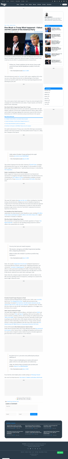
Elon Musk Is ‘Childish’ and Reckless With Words (31, 377)
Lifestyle (46, 92)
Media (46, 94)
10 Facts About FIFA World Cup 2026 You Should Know (15, 123)
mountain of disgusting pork (17, 267)
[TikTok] (61, 1)
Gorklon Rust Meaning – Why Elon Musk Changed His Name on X (17, 121)
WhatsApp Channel (35, 374)
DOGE (38, 312)
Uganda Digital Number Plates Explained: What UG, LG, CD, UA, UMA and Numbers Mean (52, 432)
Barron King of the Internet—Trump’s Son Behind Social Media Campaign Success (56, 42)
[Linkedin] (59, 1)
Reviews (46, 100)
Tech (46, 104)
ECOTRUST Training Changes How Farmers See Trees (50, 426)
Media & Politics (13, 25)
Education (47, 90)
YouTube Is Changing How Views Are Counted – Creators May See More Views (33, 432)
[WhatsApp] (57, 1)
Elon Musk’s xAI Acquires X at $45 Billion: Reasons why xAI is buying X (18, 125)
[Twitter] (52, 1)
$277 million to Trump (18, 177)
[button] (60, 4)
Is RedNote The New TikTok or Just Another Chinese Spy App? (16, 118)
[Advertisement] (24, 16)
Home (5, 25)
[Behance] (40, 448)
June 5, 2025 (26, 70)
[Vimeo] (66, 1)
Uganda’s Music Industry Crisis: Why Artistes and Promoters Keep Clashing (14, 426)
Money (46, 96)
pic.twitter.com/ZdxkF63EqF (21, 156)
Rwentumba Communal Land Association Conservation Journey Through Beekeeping (15, 432)
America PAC (19, 179)
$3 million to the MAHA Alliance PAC (29, 214)
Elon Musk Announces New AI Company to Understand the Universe (57, 61)
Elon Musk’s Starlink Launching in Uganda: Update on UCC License (56, 28)
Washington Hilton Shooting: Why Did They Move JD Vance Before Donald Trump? (56, 48)
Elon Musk (14, 401)
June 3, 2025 (26, 258)
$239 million (32, 179)
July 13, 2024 (26, 159)
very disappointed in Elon (16, 301)
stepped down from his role (20, 263)
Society (46, 102)
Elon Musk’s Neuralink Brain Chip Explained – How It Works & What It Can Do (56, 36)
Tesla (16, 314)
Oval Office (39, 299)
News (8, 25)
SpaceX (21, 314)
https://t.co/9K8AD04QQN (21, 366)
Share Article (36, 31)
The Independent (8, 169)
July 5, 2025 (25, 369)
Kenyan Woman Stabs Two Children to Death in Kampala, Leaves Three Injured (33, 426)
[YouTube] (55, 1)
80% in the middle (9, 317)
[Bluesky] (64, 1)
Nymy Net (24, 443)
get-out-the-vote (23, 200)
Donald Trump (33, 164)
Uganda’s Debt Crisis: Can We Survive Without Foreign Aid (57, 54)
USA (18, 401)
